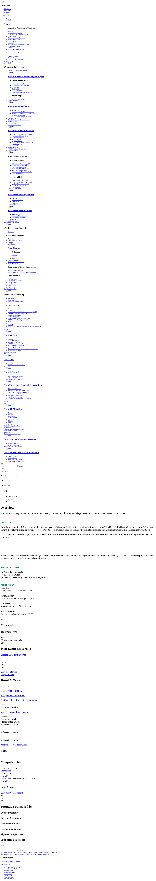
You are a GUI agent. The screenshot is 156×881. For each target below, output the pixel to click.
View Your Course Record (12, 793)
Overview (11, 232)
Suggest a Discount (13, 445)
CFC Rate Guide (13, 363)
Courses (10, 242)
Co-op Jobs (7, 432)
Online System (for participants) (21, 164)
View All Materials (9, 672)
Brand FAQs (15, 201)
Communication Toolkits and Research (23, 112)
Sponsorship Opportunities (15, 270)
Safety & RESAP (13, 150)
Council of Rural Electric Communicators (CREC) (22, 312)
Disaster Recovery (13, 58)
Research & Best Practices (15, 394)
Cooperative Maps (13, 456)
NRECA (6, 329)
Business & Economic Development (18, 390)
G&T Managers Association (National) (19, 318)
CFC (5, 353)
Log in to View (7, 674)
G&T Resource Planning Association (18, 320)
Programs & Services (10, 61)
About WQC (15, 198)
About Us (11, 419)
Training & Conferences (15, 395)
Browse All (11, 239)
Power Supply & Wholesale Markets (18, 44)
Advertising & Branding (15, 389)
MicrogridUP (15, 87)
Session (4, 654)
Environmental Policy (18, 137)
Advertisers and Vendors (11, 869)
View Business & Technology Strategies (26, 76)
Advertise (10, 421)
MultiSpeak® (15, 89)
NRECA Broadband (10, 352)
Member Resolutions (14, 342)
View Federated (11, 372)
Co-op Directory (12, 300)
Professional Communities (15, 301)
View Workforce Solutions (20, 210)
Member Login (5, 15)
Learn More (6, 770)
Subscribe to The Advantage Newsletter (19, 398)
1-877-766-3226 (5, 864)
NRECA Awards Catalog (15, 459)
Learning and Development (19, 217)
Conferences (7, 10)
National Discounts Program (12, 434)
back (9, 20)
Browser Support (9, 878)
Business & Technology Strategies (17, 70)
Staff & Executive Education (16, 262)
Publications (7, 427)
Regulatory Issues (17, 144)
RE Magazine (8, 403)
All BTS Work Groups (18, 99)
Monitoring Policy (9, 872)
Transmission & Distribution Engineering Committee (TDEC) (25, 326)
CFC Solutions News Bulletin (16, 365)
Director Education (13, 260)
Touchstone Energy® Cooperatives (14, 379)
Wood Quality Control (14, 188)
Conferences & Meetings (15, 240)
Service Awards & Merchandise (13, 446)
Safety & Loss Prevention (15, 376)
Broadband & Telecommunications (18, 34)
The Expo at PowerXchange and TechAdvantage (22, 272)
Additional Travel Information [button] (14, 744)
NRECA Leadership (14, 347)
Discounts (7, 12)
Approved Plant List (17, 200)
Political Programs (17, 139)
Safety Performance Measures (20, 168)
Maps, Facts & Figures (10, 430)
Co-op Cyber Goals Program (20, 84)
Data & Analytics (13, 56)
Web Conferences (13, 263)
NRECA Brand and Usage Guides (21, 116)
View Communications (18, 106)
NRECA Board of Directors (16, 345)
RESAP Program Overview (19, 165)
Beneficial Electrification (15, 33)
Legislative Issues (17, 141)
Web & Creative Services (15, 397)
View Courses (14, 248)
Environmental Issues (14, 39)
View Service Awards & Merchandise (21, 452)
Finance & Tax (12, 41)
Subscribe (11, 424)
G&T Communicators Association (17, 313)
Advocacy (11, 31)
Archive (10, 414)
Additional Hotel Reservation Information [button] (19, 700)
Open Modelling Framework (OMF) (22, 92)
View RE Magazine (13, 409)
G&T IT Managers (13, 316)
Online (13, 258)
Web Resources (12, 377)
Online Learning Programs (15, 280)
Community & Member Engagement (18, 392)
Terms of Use (8, 875)
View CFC (9, 359)
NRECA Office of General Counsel (18, 149)
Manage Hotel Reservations (13, 695)
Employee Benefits (13, 121)
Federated (7, 366)
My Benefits (7, 9)
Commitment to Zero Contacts (20, 180)
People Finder (12, 298)
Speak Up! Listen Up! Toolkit (20, 184)
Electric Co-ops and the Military (21, 85)
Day (19, 654)
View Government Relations (21, 130)
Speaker (13, 654)
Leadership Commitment (19, 167)
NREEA (10, 323)
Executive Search (13, 123)
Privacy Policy (8, 870)
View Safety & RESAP (18, 156)
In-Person (14, 255)
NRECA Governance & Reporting (18, 344)
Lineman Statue (12, 458)
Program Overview (13, 443)
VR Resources (16, 187)
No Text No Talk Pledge (19, 185)
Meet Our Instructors (14, 284)
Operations (11, 43)
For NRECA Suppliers (14, 350)
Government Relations (14, 125)
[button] (20, 466)
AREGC (10, 308)
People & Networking (10, 289)
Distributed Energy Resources (16, 38)
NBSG (10, 321)
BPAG (10, 310)
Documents (15, 203)
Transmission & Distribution (16, 49)
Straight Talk (15, 110)
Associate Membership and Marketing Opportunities (23, 349)
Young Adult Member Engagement (14, 429)
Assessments (11, 287)
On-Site (14, 257)
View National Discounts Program (20, 439)
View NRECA (10, 335)
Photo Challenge (12, 417)
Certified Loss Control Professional (22, 182)
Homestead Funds (13, 146)
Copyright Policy (9, 877)
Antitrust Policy (8, 874)
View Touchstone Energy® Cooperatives (23, 385)
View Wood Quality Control (21, 194)
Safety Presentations (17, 173)
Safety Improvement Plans (19, 170)
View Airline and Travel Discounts (16, 712)
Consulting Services (13, 118)
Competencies (12, 285)
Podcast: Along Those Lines (12, 426)
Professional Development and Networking (24, 113)
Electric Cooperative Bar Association (18, 120)
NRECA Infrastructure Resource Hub (22, 142)
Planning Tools (12, 279)
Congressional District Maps (20, 136)
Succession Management (19, 216)
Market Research (13, 147)
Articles (10, 413)
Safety (10, 47)
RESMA (10, 325)
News (6, 401)
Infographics (11, 416)
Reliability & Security (14, 46)
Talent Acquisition (17, 214)
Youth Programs (12, 221)
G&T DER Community (14, 315)
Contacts (10, 339)
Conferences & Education (11, 222)
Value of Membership (14, 340)
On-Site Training (13, 282)
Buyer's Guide (12, 422)
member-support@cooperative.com (11, 861)
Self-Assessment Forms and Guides (22, 172)
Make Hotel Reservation (11, 690)
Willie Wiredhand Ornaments (16, 461)
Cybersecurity (12, 36)
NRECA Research (17, 90)
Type (23, 654)
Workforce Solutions (14, 205)
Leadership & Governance (15, 59)
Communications (13, 100)
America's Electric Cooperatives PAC (22, 134)
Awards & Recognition (18, 115)
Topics (6, 18)
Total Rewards (16, 219)
